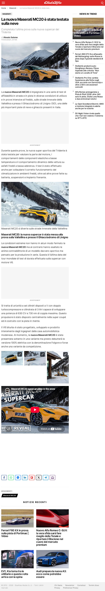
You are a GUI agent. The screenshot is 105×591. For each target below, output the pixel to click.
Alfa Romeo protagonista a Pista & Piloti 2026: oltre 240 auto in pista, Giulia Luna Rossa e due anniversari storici (89, 95)
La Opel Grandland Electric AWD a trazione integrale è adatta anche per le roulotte (89, 106)
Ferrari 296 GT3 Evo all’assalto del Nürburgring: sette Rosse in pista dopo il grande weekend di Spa (89, 57)
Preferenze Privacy (70, 588)
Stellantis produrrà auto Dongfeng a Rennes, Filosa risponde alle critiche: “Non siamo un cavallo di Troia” (87, 69)
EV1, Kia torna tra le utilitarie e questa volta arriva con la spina (14, 574)
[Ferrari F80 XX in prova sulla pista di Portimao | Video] (17, 518)
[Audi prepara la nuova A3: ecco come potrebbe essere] (52, 559)
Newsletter (69, 585)
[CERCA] (102, 2)
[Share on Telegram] (45, 477)
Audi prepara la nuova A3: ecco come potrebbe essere (51, 574)
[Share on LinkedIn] (25, 477)
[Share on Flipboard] (32, 477)
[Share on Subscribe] (52, 477)
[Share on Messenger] (18, 477)
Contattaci (81, 585)
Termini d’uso (94, 585)
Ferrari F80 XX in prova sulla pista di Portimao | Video (15, 533)
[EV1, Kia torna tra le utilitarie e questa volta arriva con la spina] (17, 559)
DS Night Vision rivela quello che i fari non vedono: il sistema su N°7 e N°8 (89, 115)
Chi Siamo (58, 585)
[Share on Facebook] (4, 477)
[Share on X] (38, 477)
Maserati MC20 (9, 495)
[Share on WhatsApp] (11, 477)
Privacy (57, 588)
